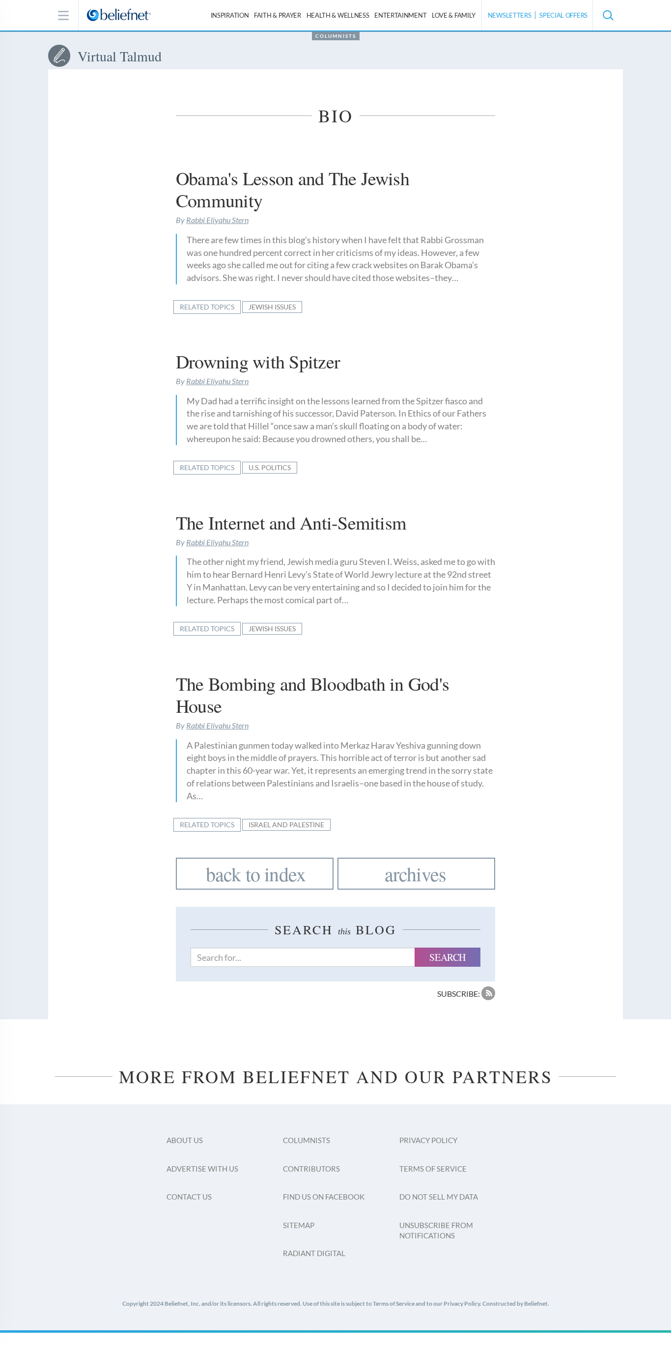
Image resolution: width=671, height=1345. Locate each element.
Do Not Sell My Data (438, 1196)
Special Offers (563, 15)
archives (416, 874)
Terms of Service (433, 1168)
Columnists (335, 36)
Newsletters (509, 15)
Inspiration (230, 15)
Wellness (338, 15)
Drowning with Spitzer (258, 361)
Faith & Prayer (277, 15)
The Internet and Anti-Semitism (291, 522)
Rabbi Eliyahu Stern (217, 219)
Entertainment (400, 15)
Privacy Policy (428, 1140)
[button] (607, 15)
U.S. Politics (270, 467)
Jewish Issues (272, 307)
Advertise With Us (202, 1168)
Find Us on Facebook (323, 1196)
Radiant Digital (314, 1253)
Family (453, 15)
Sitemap (298, 1225)
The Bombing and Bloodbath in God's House (312, 695)
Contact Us (189, 1196)
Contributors (311, 1168)
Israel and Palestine (286, 824)
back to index (256, 874)
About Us (185, 1140)
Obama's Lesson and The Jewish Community (292, 189)
